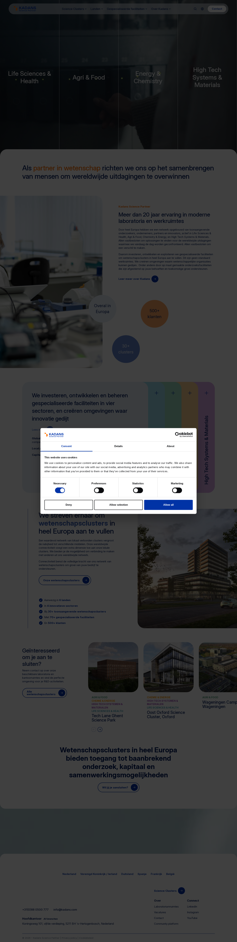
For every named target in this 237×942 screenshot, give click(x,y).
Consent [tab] (66, 446)
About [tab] (170, 446)
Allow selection (118, 504)
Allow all (168, 504)
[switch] (99, 490)
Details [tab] (118, 446)
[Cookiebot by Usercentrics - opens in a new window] (177, 434)
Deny (69, 504)
